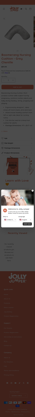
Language (21, 216)
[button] (10, 219)
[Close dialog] (32, 191)
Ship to (5, 216)
